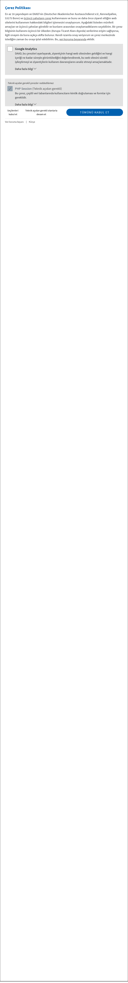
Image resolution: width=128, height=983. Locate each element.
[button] (67, 69)
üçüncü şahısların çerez (37, 18)
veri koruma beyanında (72, 39)
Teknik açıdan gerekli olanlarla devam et (41, 112)
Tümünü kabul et (94, 112)
